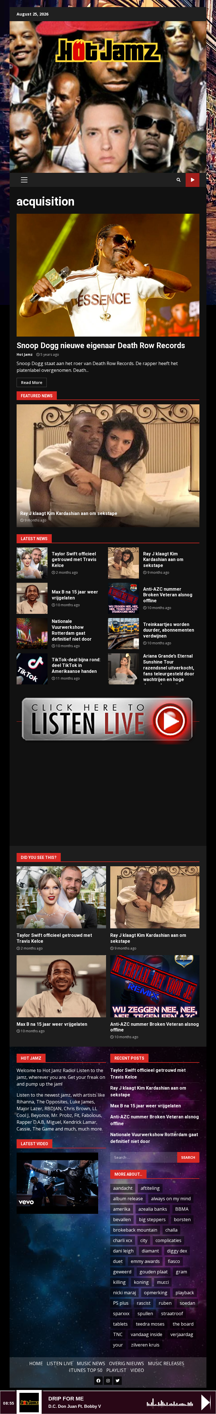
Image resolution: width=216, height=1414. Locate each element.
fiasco (174, 1261)
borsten (182, 1219)
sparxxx (121, 1313)
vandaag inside (146, 1334)
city (143, 1240)
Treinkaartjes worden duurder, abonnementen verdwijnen (123, 633)
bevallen (122, 1219)
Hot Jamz (25, 354)
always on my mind (171, 1198)
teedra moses (150, 1324)
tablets (120, 1324)
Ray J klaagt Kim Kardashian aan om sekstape (123, 563)
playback (185, 1292)
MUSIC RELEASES (166, 1363)
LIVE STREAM (192, 180)
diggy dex (177, 1251)
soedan (187, 1303)
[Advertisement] (116, 111)
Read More (31, 382)
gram (181, 1272)
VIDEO (137, 1370)
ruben (165, 1303)
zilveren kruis (145, 1345)
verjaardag (181, 1334)
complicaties (168, 1240)
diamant (150, 1251)
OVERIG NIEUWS (126, 1363)
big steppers (152, 1219)
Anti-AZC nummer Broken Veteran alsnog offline (108, 465)
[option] (108, 465)
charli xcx (122, 1240)
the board (183, 1324)
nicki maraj (124, 1292)
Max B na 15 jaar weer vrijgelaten (32, 598)
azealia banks (152, 1209)
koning (141, 1282)
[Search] (179, 179)
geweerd (122, 1272)
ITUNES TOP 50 (85, 1370)
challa (171, 1230)
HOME (36, 1363)
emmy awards (145, 1261)
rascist (143, 1303)
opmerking (155, 1292)
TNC (118, 1334)
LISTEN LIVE (60, 1363)
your (118, 1345)
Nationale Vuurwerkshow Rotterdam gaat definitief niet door (32, 633)
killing (119, 1282)
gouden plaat (154, 1272)
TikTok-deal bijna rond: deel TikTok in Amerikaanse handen (32, 668)
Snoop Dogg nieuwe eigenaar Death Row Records (108, 275)
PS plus (121, 1303)
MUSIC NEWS (91, 1363)
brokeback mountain (135, 1230)
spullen (145, 1313)
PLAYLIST (116, 1370)
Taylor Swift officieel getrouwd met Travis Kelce (32, 563)
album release (128, 1198)
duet (118, 1261)
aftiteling (150, 1188)
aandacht (122, 1188)
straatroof (172, 1313)
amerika (121, 1209)
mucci (163, 1282)
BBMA (181, 1209)
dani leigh (123, 1251)
